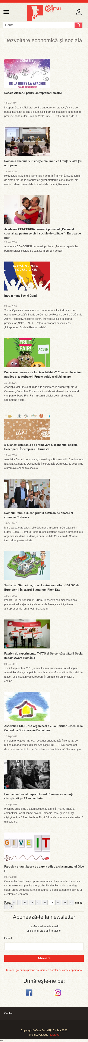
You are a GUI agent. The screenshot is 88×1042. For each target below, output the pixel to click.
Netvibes (54, 1034)
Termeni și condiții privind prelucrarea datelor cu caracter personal (44, 970)
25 (25, 902)
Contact (8, 1013)
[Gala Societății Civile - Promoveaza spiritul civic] (44, 19)
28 (45, 902)
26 (31, 902)
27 (38, 902)
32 (71, 902)
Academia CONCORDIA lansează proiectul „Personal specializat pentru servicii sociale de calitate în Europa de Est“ (42, 233)
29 (51, 902)
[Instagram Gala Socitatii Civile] (58, 996)
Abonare (44, 958)
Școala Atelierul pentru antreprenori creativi (33, 93)
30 (58, 902)
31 (64, 902)
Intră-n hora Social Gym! (20, 295)
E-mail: (8, 938)
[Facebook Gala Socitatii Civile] (29, 996)
